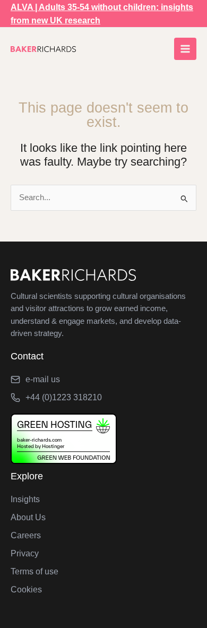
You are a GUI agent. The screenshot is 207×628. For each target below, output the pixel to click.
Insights (25, 499)
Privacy (25, 553)
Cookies (26, 589)
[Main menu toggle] (185, 49)
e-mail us (42, 379)
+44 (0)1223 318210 (63, 397)
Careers (26, 535)
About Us (28, 517)
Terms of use (34, 571)
